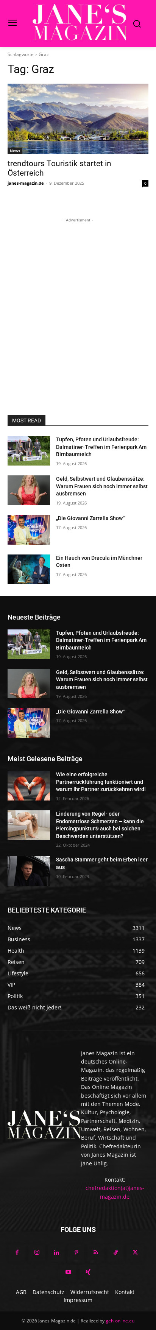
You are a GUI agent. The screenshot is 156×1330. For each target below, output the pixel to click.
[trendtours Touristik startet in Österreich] (78, 119)
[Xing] (88, 1272)
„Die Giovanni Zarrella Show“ (90, 518)
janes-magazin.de (26, 183)
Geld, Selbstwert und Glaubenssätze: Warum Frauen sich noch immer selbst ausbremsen (102, 486)
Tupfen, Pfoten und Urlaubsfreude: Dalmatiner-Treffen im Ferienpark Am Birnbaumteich (101, 446)
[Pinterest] (76, 1253)
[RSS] (96, 1253)
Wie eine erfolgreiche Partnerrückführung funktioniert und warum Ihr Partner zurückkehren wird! (101, 781)
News (15, 150)
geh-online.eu (120, 1321)
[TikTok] (115, 1253)
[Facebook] (17, 1253)
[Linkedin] (56, 1253)
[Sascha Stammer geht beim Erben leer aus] (29, 871)
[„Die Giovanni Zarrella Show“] (29, 529)
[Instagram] (37, 1253)
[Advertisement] (78, 302)
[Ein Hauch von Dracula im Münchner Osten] (29, 569)
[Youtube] (68, 1272)
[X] (135, 1253)
